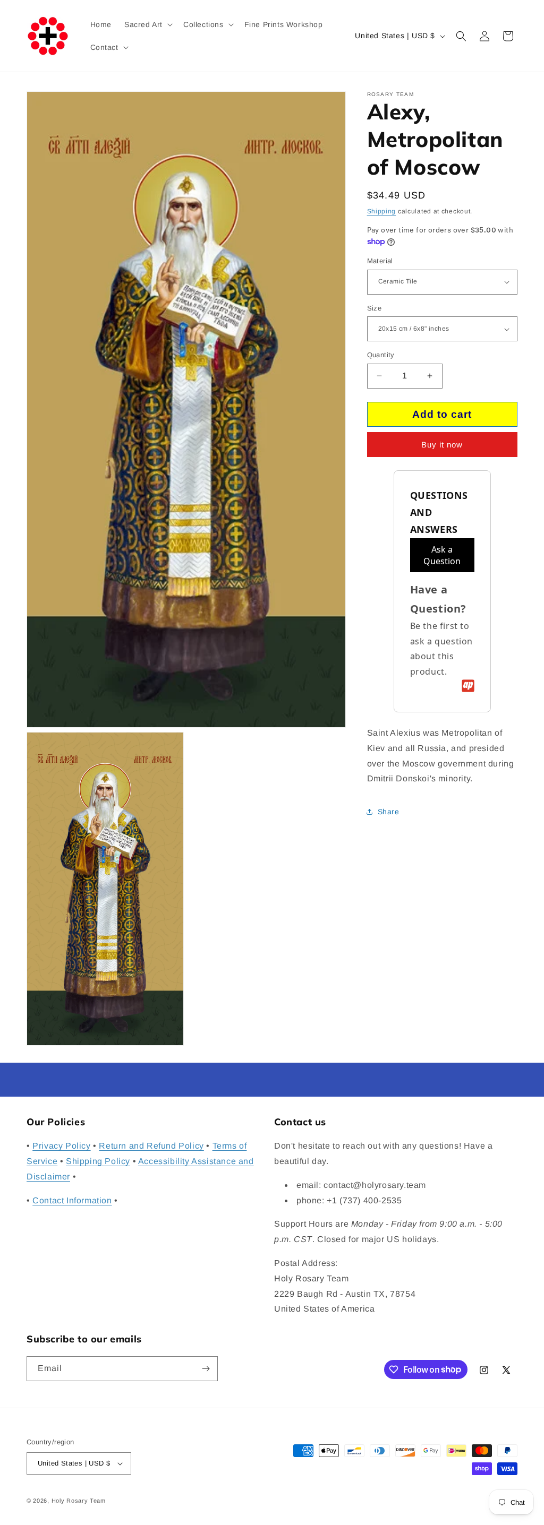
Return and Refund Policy (151, 1145)
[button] (147, 24)
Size (374, 308)
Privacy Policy (61, 1145)
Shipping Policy (98, 1161)
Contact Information (72, 1200)
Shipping (381, 211)
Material (380, 261)
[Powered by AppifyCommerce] (468, 685)
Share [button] (389, 811)
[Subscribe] (205, 1368)
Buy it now (442, 444)
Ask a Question (442, 555)
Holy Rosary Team (79, 1500)
